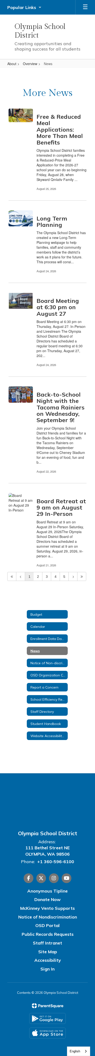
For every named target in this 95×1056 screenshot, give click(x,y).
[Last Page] (81, 576)
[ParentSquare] (48, 1005)
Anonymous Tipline (47, 891)
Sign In (47, 969)
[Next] (73, 576)
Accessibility (47, 960)
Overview (30, 63)
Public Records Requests (48, 934)
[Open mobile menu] (85, 7)
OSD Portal (47, 925)
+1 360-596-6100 (55, 861)
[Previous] (20, 576)
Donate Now (47, 899)
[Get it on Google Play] (47, 1018)
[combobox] (78, 1051)
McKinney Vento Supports (47, 908)
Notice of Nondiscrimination (47, 917)
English (75, 1051)
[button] (24, 7)
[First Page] (12, 576)
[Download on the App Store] (47, 1033)
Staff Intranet (47, 943)
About (11, 63)
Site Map (47, 951)
